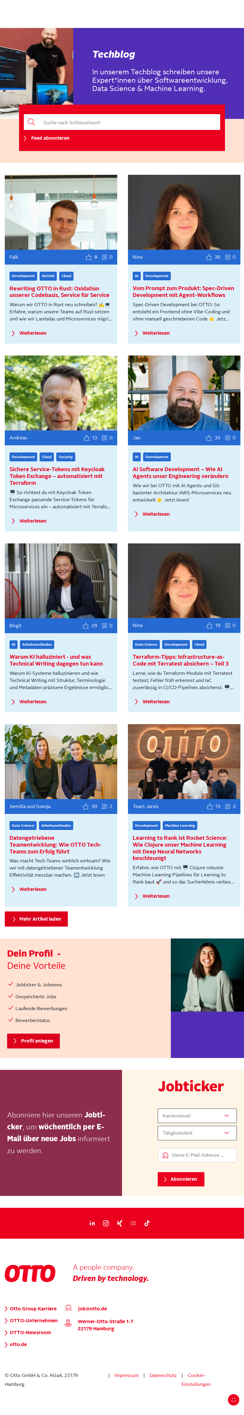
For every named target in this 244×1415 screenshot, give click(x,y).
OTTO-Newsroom (30, 1332)
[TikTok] (147, 1223)
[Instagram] (105, 1223)
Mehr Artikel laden (40, 919)
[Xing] (119, 1223)
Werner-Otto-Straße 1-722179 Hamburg (105, 1325)
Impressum (127, 1375)
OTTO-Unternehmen (34, 1320)
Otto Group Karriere (33, 1309)
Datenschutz (163, 1375)
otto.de (18, 1344)
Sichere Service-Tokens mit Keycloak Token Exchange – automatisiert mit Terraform (57, 476)
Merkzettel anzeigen (138, 1403)
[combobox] (197, 1116)
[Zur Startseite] (30, 1280)
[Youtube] (133, 1223)
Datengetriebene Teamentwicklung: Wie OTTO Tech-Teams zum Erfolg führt (55, 845)
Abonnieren (184, 1179)
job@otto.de (92, 1309)
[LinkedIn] (92, 1223)
